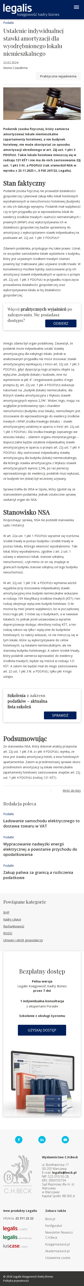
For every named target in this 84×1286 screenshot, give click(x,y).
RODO (7, 933)
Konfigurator (53, 1226)
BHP (6, 912)
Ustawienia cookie (57, 1258)
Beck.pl (50, 1219)
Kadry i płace (12, 919)
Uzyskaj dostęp (42, 1030)
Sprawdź (60, 715)
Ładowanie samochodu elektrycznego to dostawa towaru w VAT (41, 823)
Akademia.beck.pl (57, 1251)
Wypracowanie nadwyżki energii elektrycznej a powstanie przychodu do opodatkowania (40, 849)
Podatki (8, 23)
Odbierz (60, 323)
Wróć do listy (72, 790)
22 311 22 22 (24, 1218)
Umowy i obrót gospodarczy (23, 940)
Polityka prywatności (16, 1281)
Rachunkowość (13, 926)
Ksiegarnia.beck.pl (57, 1244)
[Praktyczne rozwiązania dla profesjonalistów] (31, 10)
